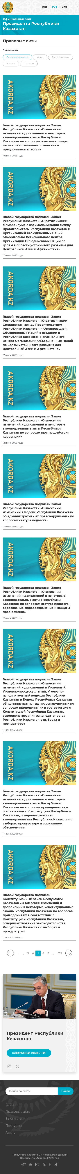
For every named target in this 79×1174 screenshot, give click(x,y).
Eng (64, 6)
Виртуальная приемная (29, 1052)
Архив (11, 1132)
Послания (14, 1125)
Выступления (17, 1118)
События (13, 1104)
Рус (54, 6)
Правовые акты (18, 1111)
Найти (65, 1091)
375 (60, 953)
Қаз (44, 6)
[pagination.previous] (10, 953)
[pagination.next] (68, 953)
